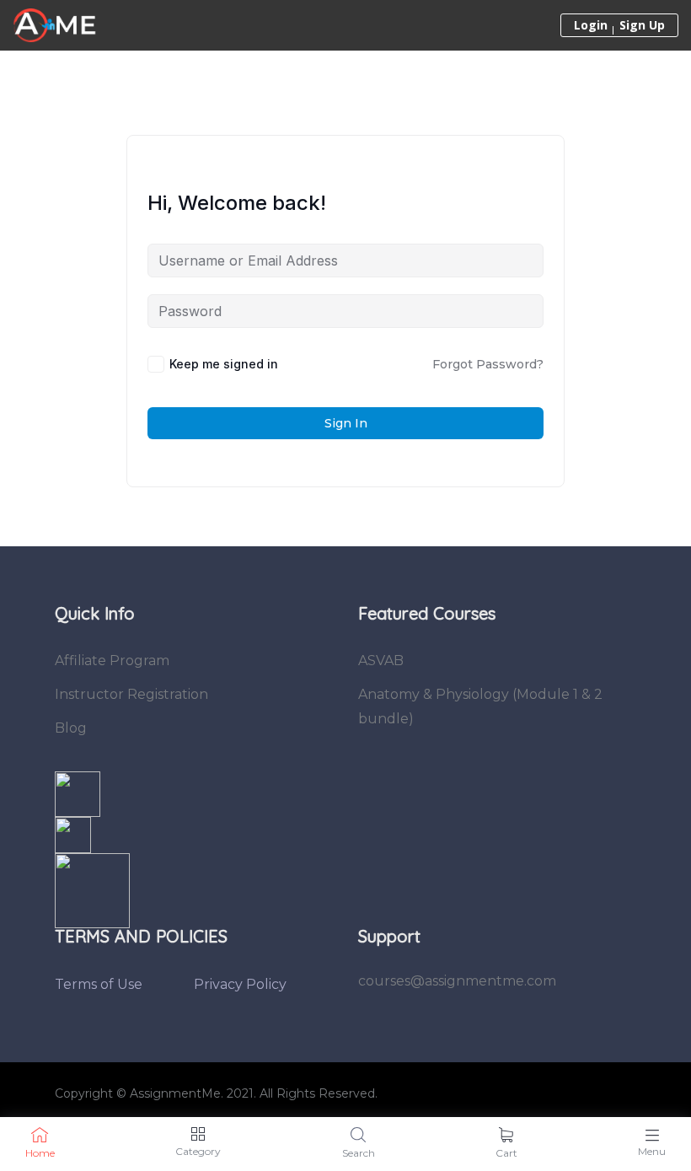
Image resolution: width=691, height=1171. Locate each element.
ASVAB (381, 661)
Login (591, 25)
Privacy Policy (240, 984)
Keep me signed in (223, 364)
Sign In (345, 423)
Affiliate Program (112, 661)
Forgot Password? (488, 364)
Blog (71, 728)
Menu (652, 1151)
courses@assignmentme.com (457, 981)
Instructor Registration (131, 694)
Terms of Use (98, 984)
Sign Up (642, 25)
